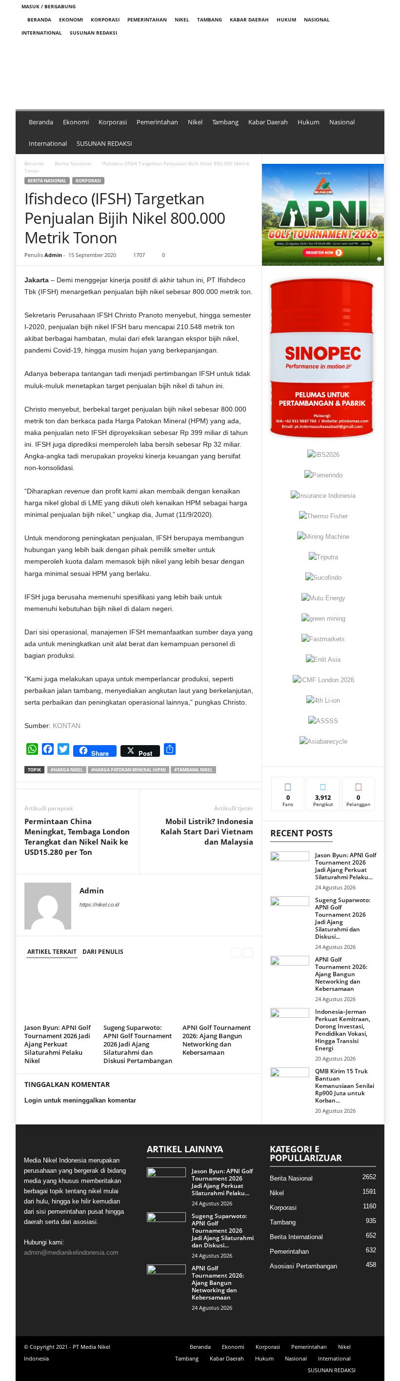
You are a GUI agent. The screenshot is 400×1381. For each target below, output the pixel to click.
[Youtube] (371, 46)
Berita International (296, 1237)
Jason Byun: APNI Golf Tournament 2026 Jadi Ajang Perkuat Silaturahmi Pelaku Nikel (57, 1044)
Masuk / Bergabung (48, 6)
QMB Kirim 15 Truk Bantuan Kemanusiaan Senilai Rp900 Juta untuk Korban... (344, 1086)
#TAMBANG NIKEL (193, 770)
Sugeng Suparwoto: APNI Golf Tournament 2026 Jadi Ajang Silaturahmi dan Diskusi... (342, 918)
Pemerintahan (147, 19)
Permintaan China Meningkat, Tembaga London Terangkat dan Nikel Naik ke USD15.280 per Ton (77, 836)
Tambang (209, 19)
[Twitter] (356, 46)
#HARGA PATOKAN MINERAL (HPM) (128, 770)
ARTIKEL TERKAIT (52, 951)
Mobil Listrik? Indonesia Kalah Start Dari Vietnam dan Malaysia (206, 831)
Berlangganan (358, 788)
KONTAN (66, 726)
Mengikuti (323, 784)
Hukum (286, 19)
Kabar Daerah (249, 19)
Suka (288, 784)
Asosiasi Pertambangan (303, 1266)
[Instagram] (341, 46)
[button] (152, 71)
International (41, 32)
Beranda (39, 19)
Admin (53, 254)
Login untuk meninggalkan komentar (80, 1100)
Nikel (182, 19)
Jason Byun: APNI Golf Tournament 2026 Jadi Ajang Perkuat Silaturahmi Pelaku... (345, 866)
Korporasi (105, 19)
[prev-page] (236, 952)
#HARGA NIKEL (67, 770)
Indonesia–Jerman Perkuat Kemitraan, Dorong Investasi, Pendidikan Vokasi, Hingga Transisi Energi (342, 1029)
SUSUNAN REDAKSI (93, 32)
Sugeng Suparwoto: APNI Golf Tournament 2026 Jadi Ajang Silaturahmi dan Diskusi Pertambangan (137, 1044)
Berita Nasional (73, 163)
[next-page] (248, 952)
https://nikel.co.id (99, 905)
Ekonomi (71, 19)
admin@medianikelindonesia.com (71, 1252)
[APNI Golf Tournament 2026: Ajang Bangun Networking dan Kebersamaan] (217, 993)
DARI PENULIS (102, 951)
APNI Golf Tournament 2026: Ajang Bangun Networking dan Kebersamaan (216, 1040)
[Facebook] (326, 46)
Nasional (317, 19)
